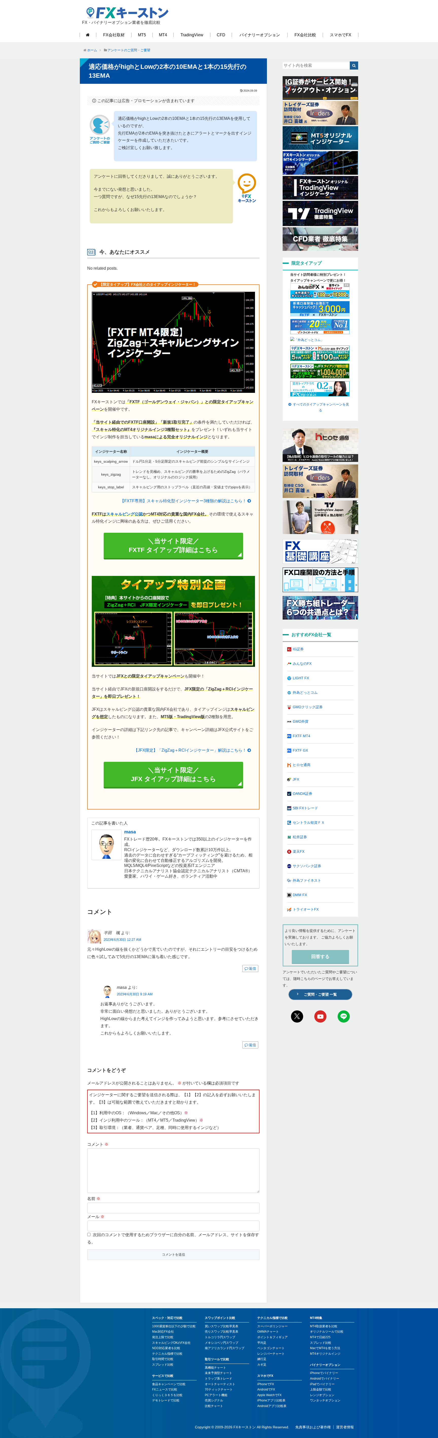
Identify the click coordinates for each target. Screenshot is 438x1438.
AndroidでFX (266, 1389)
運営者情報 (345, 1427)
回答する (320, 956)
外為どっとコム (305, 692)
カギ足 (261, 1364)
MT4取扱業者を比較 (323, 1326)
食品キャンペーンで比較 (169, 1384)
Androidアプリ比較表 (271, 1406)
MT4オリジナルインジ (325, 1353)
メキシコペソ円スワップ (221, 1343)
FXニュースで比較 (164, 1389)
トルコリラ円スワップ (220, 1337)
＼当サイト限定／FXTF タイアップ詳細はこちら (173, 545)
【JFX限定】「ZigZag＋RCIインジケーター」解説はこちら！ (190, 750)
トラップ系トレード (218, 1378)
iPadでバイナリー (322, 1384)
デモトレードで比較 (165, 1400)
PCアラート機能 (216, 1395)
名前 (93, 1199)
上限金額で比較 (320, 1389)
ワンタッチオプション (325, 1400)
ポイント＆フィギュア (272, 1337)
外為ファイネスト (307, 880)
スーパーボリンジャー (272, 1326)
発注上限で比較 (162, 1337)
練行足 (261, 1359)
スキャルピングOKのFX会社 (171, 1343)
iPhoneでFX (265, 1384)
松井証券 (300, 837)
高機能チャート (215, 1367)
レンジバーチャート (271, 1353)
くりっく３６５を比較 (167, 1395)
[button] (354, 65)
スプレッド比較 (162, 1364)
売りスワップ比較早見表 (221, 1331)
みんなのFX (302, 663)
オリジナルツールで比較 (326, 1331)
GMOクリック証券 (308, 707)
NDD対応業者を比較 (166, 1348)
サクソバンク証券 (307, 866)
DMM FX (300, 895)
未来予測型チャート (218, 1373)
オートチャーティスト (220, 1384)
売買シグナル (214, 1400)
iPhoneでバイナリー (324, 1373)
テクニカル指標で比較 (167, 1353)
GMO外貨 (300, 721)
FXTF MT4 (301, 736)
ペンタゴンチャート (271, 1348)
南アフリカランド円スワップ (224, 1348)
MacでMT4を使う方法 (325, 1348)
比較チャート (214, 1406)
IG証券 (298, 649)
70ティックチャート (219, 1389)
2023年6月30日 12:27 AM (122, 940)
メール (95, 1217)
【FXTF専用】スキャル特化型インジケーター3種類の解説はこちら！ (183, 501)
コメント (97, 1144)
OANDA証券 (302, 793)
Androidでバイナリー (324, 1378)
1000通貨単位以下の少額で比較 (174, 1326)
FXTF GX (300, 750)
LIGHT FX (301, 678)
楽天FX (298, 851)
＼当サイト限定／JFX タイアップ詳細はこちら (173, 774)
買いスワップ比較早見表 (221, 1326)
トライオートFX (306, 909)
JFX (296, 779)
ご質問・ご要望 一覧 (320, 994)
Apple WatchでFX (269, 1395)
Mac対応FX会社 (163, 1331)
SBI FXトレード (305, 808)
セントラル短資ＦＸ (309, 822)
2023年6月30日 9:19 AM (135, 994)
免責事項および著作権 (313, 1427)
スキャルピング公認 (124, 514)
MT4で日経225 (320, 1337)
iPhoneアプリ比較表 (271, 1400)
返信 (252, 968)
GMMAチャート (268, 1331)
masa (130, 831)
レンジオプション (322, 1395)
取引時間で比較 (162, 1359)
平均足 (261, 1343)
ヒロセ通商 (302, 765)
